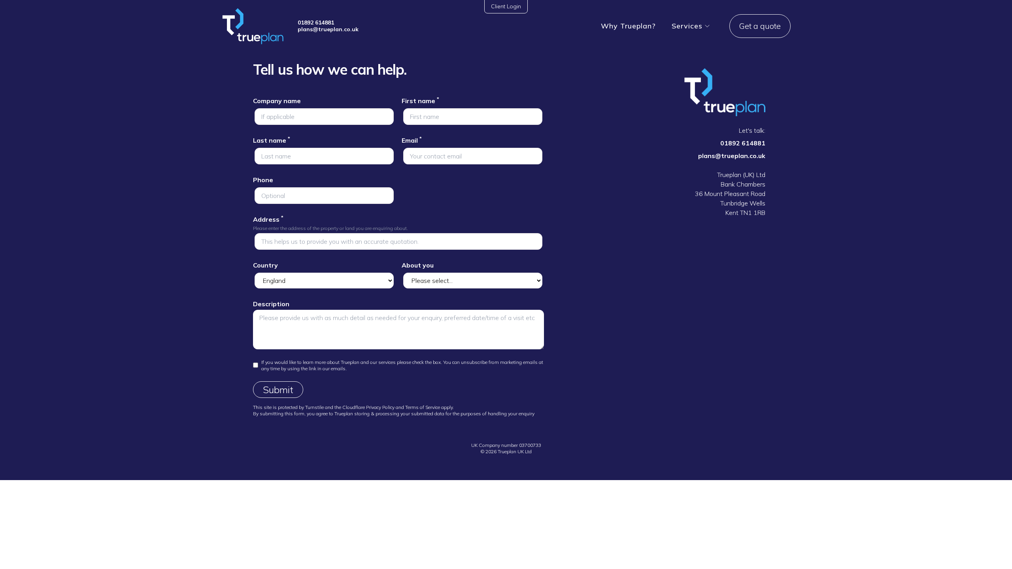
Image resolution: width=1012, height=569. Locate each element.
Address (268, 219)
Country (265, 265)
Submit (278, 390)
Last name (271, 140)
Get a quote (760, 26)
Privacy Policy (380, 407)
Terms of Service (422, 407)
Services (687, 25)
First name (420, 101)
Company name (277, 101)
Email (412, 140)
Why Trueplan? (628, 25)
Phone (263, 180)
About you (418, 265)
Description (271, 304)
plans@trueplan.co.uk (328, 29)
